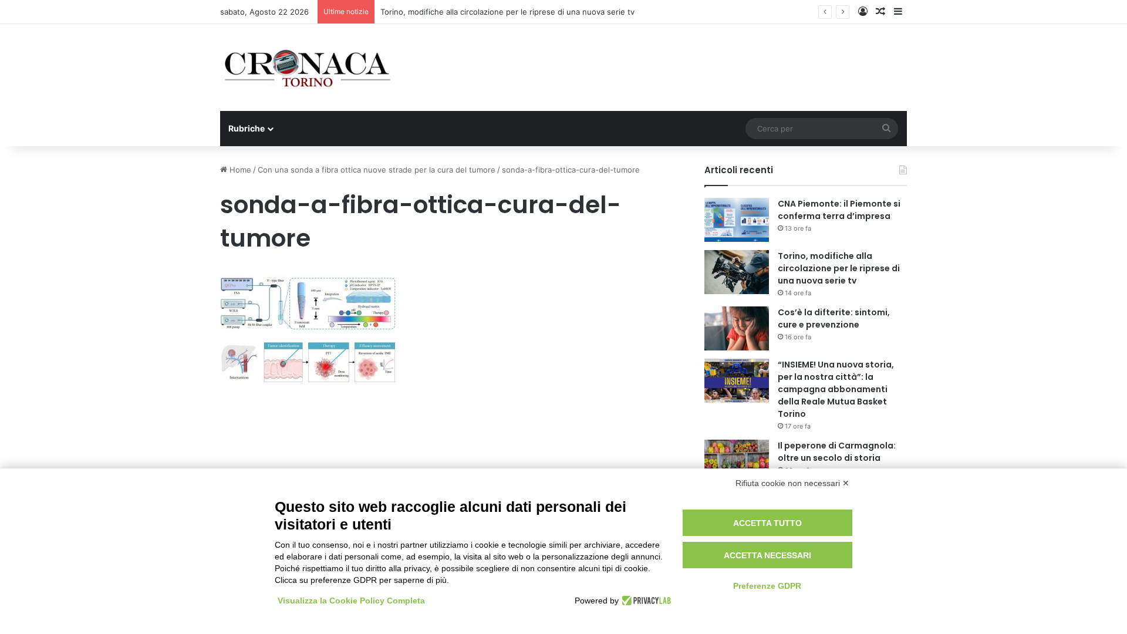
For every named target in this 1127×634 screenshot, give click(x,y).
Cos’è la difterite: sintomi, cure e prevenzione (834, 318)
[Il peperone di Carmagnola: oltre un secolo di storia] (736, 462)
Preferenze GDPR (767, 586)
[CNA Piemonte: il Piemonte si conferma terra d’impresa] (736, 220)
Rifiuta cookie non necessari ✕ (792, 483)
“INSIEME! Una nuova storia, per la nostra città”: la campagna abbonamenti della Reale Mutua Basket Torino (836, 389)
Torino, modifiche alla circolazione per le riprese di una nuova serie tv (507, 11)
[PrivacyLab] (645, 600)
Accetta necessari (767, 555)
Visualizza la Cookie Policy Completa (351, 600)
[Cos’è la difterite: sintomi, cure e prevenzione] (736, 328)
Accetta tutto (767, 523)
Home (239, 169)
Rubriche (246, 128)
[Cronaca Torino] (308, 67)
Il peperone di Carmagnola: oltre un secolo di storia (837, 452)
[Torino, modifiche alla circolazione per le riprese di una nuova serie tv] (736, 272)
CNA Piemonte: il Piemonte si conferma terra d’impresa (839, 210)
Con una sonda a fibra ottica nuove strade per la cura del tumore (376, 169)
